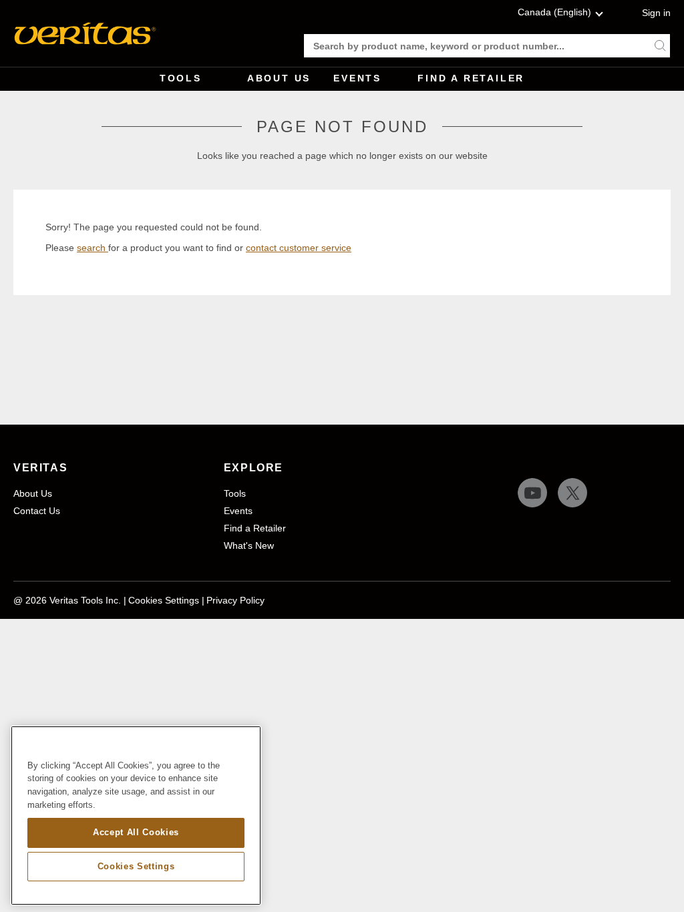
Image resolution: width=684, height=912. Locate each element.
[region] (136, 816)
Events (357, 78)
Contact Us (36, 510)
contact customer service (298, 247)
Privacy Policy (235, 600)
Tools (181, 78)
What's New (249, 545)
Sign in (656, 12)
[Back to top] (660, 868)
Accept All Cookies (136, 832)
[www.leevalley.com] (85, 33)
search (92, 247)
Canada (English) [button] (554, 12)
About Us (279, 78)
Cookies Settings (163, 600)
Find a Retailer (470, 78)
